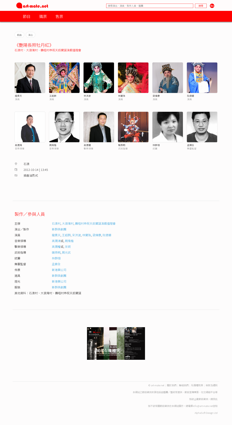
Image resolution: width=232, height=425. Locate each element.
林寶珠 (121, 95)
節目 (26, 16)
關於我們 (171, 385)
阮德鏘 (190, 95)
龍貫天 (18, 95)
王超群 (52, 95)
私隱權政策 (197, 385)
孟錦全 (190, 145)
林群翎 (156, 145)
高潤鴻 (18, 145)
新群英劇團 (59, 229)
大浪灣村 (32, 50)
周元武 (66, 252)
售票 (59, 16)
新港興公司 (59, 270)
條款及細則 (212, 385)
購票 (43, 16)
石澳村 (18, 50)
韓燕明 (121, 145)
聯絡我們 (183, 385)
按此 (215, 399)
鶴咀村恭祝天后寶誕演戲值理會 (61, 50)
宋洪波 (87, 95)
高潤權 (87, 145)
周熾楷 (52, 145)
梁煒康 (156, 95)
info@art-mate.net (203, 406)
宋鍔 (68, 246)
